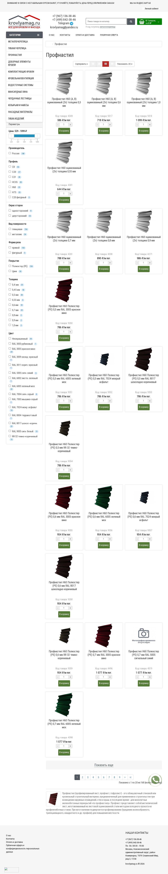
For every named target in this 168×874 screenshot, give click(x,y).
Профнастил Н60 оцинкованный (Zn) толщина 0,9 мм (144, 238)
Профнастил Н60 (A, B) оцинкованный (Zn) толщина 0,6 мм (104, 102)
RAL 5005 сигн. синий (24, 372)
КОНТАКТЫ (65, 35)
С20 (16, 171)
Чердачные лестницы (20, 98)
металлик (19, 234)
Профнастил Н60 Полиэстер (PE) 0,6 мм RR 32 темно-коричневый (64, 655)
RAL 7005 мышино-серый (24, 400)
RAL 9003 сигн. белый (24, 431)
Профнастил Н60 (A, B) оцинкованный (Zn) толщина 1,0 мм (143, 102)
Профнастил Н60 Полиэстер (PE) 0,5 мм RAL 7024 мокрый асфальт (104, 378)
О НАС (51, 35)
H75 (16, 192)
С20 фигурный (21, 197)
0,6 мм (17, 304)
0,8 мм (17, 315)
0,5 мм (17, 294)
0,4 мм (17, 284)
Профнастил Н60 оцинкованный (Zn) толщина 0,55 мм (64, 169)
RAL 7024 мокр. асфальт (24, 408)
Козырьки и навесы (18, 105)
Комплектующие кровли (21, 71)
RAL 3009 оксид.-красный (24, 358)
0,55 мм (17, 299)
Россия (18, 153)
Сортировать (80, 64)
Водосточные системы (20, 85)
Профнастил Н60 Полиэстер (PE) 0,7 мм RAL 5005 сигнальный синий (143, 655)
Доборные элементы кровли (19, 63)
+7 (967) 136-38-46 (64, 16)
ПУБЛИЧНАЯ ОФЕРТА (109, 35)
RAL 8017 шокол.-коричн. (24, 424)
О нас (8, 835)
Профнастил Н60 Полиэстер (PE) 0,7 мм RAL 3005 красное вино (104, 655)
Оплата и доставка (14, 842)
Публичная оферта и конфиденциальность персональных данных (22, 848)
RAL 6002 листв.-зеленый (24, 379)
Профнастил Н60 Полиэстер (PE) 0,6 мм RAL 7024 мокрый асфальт (143, 517)
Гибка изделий (16, 118)
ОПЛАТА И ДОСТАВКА (85, 35)
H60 (16, 187)
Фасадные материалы (20, 111)
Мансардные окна (18, 91)
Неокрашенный (22, 338)
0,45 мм (18, 289)
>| (130, 777)
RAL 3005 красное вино (23, 350)
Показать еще (103, 765)
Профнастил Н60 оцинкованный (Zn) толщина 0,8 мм (104, 238)
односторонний (21, 210)
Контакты (10, 838)
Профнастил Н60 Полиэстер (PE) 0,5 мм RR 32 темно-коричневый (64, 447)
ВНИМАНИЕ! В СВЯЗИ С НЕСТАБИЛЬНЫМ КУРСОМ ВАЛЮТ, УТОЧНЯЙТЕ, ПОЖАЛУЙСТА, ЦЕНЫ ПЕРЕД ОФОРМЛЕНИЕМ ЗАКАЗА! (60, 3)
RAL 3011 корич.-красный (24, 366)
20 (124, 64)
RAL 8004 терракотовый (24, 416)
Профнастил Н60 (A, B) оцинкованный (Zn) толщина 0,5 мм (64, 102)
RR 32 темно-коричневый (24, 438)
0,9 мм (17, 320)
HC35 (17, 182)
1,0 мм (17, 325)
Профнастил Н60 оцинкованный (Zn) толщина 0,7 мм (64, 238)
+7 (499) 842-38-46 (64, 19)
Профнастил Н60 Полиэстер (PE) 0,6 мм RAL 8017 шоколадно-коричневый (64, 586)
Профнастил (15, 55)
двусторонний (21, 215)
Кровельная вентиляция (21, 78)
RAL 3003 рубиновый (24, 343)
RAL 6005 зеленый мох (23, 387)
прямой (18, 247)
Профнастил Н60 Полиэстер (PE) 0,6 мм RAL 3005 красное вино (64, 517)
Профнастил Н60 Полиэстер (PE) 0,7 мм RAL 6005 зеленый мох (64, 724)
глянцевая (19, 229)
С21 (16, 177)
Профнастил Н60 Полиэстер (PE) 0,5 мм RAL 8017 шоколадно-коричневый (143, 378)
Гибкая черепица (17, 48)
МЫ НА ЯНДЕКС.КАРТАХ (140, 3)
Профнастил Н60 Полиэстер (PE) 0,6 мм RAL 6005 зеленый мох (103, 517)
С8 (15, 166)
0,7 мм (17, 310)
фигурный (18, 252)
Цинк (16, 271)
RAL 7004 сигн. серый (24, 394)
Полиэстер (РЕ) (22, 266)
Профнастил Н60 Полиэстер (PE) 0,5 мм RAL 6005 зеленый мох (64, 378)
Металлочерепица (18, 41)
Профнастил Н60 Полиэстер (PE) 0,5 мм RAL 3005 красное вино (64, 309)
